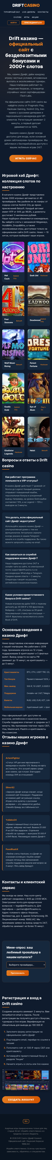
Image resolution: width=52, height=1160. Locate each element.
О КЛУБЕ (18, 17)
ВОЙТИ (14, 23)
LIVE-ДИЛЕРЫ (28, 12)
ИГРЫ (26, 17)
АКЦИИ (35, 17)
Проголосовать (18, 973)
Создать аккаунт (21, 1099)
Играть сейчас (26, 158)
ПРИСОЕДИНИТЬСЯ (33, 23)
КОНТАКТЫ (43, 12)
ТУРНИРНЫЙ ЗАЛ (12, 12)
